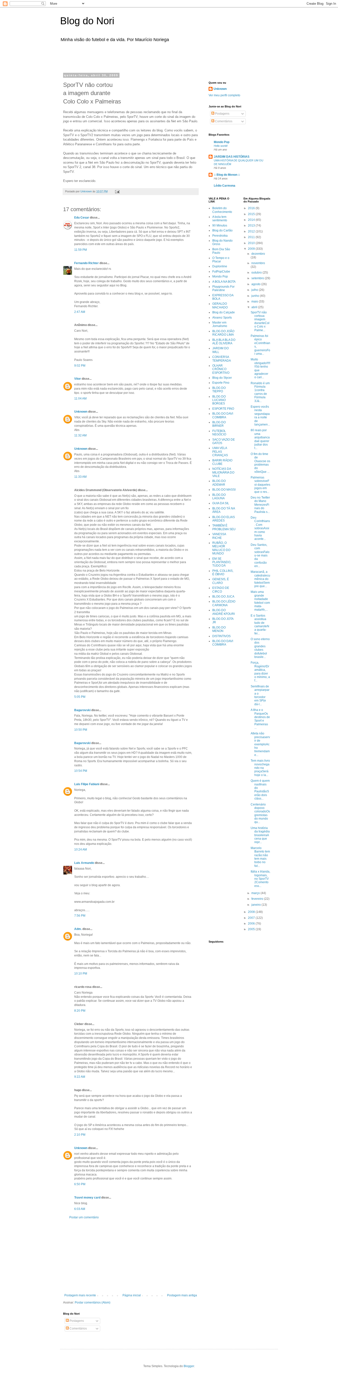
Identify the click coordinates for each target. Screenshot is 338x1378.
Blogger (189, 1366)
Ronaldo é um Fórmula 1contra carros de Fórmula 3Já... (260, 392)
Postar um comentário (84, 1217)
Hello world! (221, 145)
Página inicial (131, 1295)
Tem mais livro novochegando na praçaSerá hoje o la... (260, 768)
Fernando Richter (86, 263)
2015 (252, 214)
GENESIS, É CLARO (220, 580)
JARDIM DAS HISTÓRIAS (231, 156)
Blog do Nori (87, 20)
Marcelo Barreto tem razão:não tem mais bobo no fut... (260, 857)
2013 (252, 225)
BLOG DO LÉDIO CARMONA (223, 603)
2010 (252, 243)
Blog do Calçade (223, 312)
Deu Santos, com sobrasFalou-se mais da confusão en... (260, 555)
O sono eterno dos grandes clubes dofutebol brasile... (260, 648)
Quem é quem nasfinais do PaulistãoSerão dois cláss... (260, 789)
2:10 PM (79, 1134)
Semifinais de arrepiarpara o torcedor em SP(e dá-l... (260, 695)
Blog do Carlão (222, 230)
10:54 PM (80, 771)
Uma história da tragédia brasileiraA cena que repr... (260, 835)
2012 (252, 231)
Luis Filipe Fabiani (86, 784)
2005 (252, 929)
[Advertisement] (125, 56)
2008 (252, 912)
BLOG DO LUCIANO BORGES (219, 400)
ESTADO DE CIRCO (220, 589)
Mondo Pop (221, 142)
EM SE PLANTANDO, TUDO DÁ (221, 562)
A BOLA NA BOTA (224, 281)
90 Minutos (219, 225)
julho (255, 290)
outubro (257, 272)
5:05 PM (79, 697)
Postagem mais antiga (182, 1295)
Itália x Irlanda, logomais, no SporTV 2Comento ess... (260, 879)
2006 (252, 923)
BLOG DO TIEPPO (219, 389)
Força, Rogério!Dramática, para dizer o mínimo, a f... (260, 671)
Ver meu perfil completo (224, 95)
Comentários (78, 1328)
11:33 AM (80, 476)
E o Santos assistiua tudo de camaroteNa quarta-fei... (260, 624)
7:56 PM (79, 915)
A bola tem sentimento (219, 218)
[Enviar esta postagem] (117, 191)
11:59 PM (80, 249)
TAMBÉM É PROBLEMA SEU (224, 527)
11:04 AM (80, 398)
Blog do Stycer (222, 377)
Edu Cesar (81, 217)
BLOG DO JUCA (223, 596)
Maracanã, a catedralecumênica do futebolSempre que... (260, 579)
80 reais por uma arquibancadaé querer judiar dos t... (260, 439)
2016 (252, 208)
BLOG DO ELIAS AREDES (223, 518)
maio (255, 301)
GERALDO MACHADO (220, 305)
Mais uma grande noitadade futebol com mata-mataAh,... (260, 600)
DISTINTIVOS (221, 636)
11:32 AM (80, 435)
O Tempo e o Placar (220, 259)
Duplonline (219, 266)
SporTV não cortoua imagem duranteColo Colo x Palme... (260, 321)
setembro (258, 278)
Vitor (77, 378)
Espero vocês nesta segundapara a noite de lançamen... (260, 415)
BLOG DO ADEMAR (219, 482)
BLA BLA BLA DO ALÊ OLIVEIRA (223, 341)
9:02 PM (79, 365)
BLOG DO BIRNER (219, 424)
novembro (258, 263)
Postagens (76, 1321)
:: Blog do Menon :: (227, 174)
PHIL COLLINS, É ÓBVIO (222, 572)
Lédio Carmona (224, 185)
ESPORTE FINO (223, 408)
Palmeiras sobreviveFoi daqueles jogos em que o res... (260, 485)
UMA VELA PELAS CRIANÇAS (220, 451)
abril (254, 307)
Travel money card (87, 1197)
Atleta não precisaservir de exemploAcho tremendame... (260, 744)
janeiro (256, 904)
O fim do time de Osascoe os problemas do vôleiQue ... (260, 463)
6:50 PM (79, 1184)
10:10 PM (80, 973)
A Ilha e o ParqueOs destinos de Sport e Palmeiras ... (260, 718)
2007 (252, 918)
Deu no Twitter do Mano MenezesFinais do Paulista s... (260, 505)
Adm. (78, 929)
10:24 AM (80, 849)
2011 (252, 237)
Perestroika (220, 235)
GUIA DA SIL (220, 503)
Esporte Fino (220, 382)
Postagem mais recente (80, 1295)
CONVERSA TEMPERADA (221, 358)
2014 (252, 220)
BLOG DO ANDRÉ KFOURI (223, 611)
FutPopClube (221, 271)
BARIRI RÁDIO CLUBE (222, 462)
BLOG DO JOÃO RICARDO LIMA (223, 332)
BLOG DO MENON (219, 629)
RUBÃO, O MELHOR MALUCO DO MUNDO (221, 548)
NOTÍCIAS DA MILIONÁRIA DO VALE (223, 472)
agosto (256, 284)
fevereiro (257, 899)
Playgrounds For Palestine (223, 288)
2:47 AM (79, 312)
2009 (252, 249)
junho (255, 296)
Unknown (80, 411)
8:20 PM (79, 1010)
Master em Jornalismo (219, 324)
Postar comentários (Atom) (92, 1302)
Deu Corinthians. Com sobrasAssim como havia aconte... (260, 528)
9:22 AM (79, 1076)
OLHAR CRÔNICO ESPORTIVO (220, 369)
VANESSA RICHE (219, 535)
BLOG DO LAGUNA (219, 496)
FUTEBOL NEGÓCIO (219, 432)
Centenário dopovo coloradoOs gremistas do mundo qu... (260, 813)
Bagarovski (82, 710)
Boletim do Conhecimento (222, 209)
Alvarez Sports (222, 317)
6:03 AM (79, 1209)
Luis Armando (84, 863)
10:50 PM (80, 729)
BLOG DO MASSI (224, 489)
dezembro (258, 253)
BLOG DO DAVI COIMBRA (222, 415)
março (256, 893)
